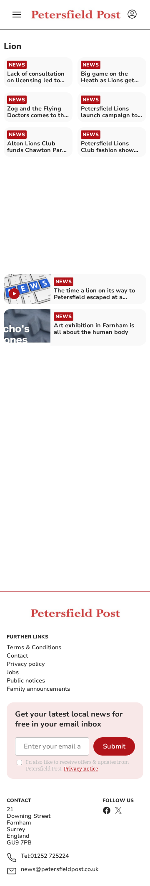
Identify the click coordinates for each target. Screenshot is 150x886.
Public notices (26, 681)
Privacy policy (26, 664)
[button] (17, 15)
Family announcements (38, 689)
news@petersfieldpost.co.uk (59, 869)
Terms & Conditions (34, 647)
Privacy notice (81, 769)
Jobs (13, 672)
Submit (114, 746)
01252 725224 (49, 856)
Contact (17, 656)
